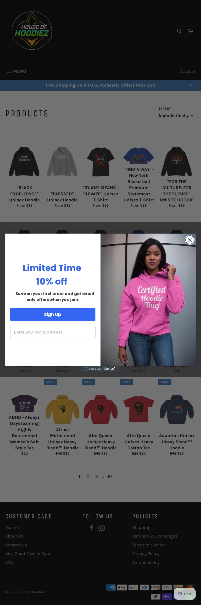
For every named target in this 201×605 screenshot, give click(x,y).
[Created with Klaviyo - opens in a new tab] (100, 368)
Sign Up (52, 314)
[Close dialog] (190, 239)
